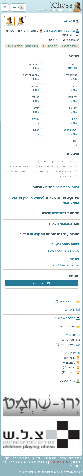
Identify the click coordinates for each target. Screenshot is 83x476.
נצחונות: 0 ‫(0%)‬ (49, 45)
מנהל (72, 161)
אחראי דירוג (37, 171)
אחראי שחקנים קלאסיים (20, 166)
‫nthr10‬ (69, 21)
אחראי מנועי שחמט (15, 171)
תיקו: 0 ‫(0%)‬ (32, 45)
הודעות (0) (69, 309)
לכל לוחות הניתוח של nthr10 (63, 250)
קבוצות (65, 223)
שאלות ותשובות (21, 458)
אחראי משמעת (67, 176)
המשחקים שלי (72, 335)
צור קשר (36, 458)
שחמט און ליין (73, 353)
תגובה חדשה (39, 283)
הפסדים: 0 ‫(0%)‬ (14, 45)
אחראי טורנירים (67, 166)
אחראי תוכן (57, 161)
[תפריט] (5, 7)
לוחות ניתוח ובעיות (65, 244)
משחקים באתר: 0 (69, 45)
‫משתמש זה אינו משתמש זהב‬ (59, 31)
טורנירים (58, 213)
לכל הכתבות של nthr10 (66, 265)
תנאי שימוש (50, 458)
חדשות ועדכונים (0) (65, 301)
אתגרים (35, 119)
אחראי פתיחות (46, 166)
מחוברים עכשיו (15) (64, 318)
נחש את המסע (70, 129)
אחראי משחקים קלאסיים (62, 171)
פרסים (36, 129)
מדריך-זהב (29, 161)
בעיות (74, 119)
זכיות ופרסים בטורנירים (62, 187)
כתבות (74, 259)
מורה (43, 161)
